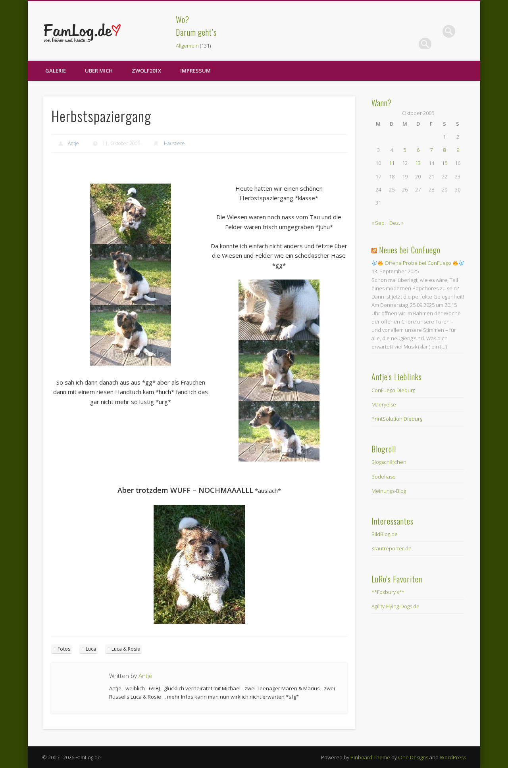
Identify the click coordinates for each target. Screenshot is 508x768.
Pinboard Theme (370, 757)
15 (444, 163)
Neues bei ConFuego (410, 250)
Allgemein (187, 45)
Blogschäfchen (388, 461)
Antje (73, 143)
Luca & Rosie (126, 648)
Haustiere (174, 143)
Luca (91, 648)
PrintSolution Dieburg (396, 418)
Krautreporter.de (391, 548)
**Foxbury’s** (387, 592)
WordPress (453, 757)
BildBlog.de (384, 534)
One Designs (413, 757)
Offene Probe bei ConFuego (417, 262)
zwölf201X (146, 70)
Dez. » (396, 222)
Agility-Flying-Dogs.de (395, 606)
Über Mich (99, 70)
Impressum (195, 70)
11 (391, 163)
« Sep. (378, 222)
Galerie (55, 70)
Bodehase (383, 476)
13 (418, 163)
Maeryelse (383, 404)
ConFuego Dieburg (393, 390)
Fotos (64, 648)
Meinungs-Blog (388, 490)
